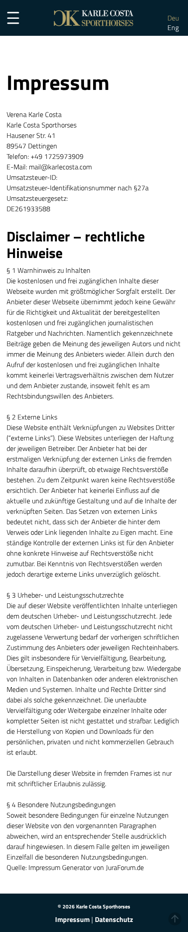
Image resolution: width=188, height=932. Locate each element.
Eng (173, 27)
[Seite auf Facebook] (168, 8)
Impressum (72, 919)
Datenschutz (114, 919)
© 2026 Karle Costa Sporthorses (94, 906)
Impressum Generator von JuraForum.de (86, 867)
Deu (173, 18)
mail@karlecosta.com (60, 167)
